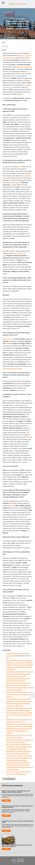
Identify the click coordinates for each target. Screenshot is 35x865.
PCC (19, 166)
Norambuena (17, 182)
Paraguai (22, 390)
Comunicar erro (8, 779)
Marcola (12, 505)
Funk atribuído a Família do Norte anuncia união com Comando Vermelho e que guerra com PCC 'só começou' (19, 674)
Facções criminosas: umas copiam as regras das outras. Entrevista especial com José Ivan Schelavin (19, 767)
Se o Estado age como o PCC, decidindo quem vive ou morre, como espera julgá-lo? (19, 715)
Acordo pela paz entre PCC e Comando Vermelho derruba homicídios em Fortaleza (19, 731)
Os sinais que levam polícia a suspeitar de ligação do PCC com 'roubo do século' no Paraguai (19, 694)
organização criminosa (24, 67)
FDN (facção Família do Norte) (12, 368)
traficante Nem (8, 339)
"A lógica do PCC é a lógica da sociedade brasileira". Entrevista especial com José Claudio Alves (19, 667)
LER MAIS (6, 800)
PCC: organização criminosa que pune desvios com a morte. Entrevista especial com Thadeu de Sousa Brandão (19, 747)
